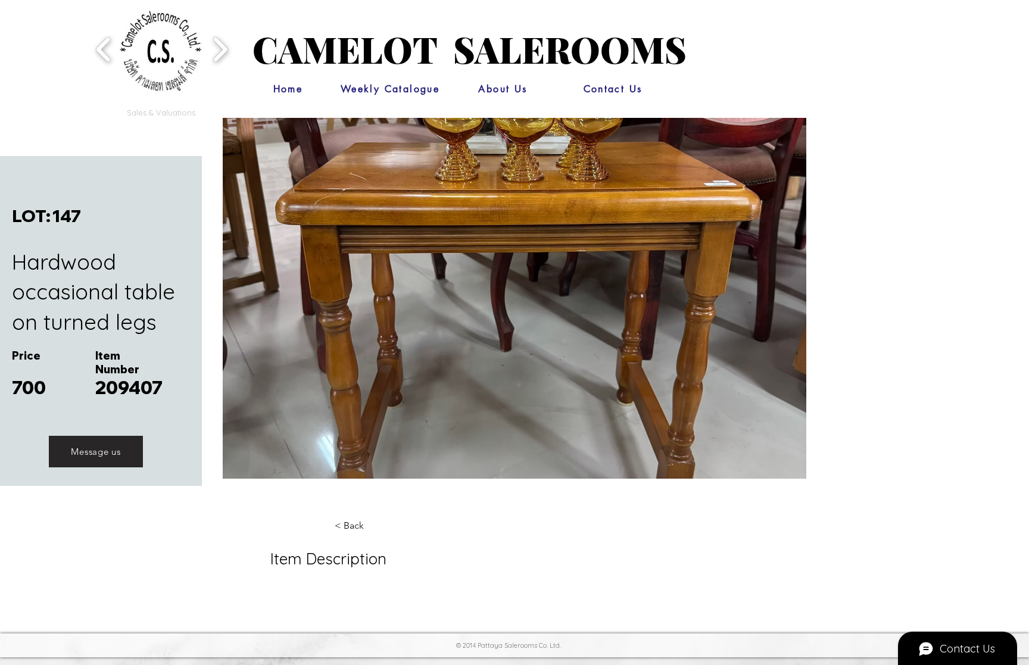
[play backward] (104, 49)
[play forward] (220, 49)
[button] (160, 49)
